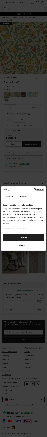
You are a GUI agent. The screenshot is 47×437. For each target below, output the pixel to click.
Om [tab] (38, 196)
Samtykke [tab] (8, 196)
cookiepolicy (20, 229)
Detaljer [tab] (23, 196)
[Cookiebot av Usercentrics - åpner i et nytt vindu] (33, 189)
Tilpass (22, 245)
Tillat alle (23, 237)
